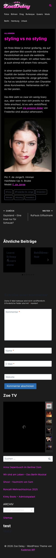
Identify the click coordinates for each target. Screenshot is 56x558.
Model (9, 197)
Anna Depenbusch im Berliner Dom (22, 467)
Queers (39, 14)
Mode (47, 14)
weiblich (30, 197)
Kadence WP (28, 549)
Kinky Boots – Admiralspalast (19, 496)
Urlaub (24, 21)
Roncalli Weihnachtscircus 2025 (20, 489)
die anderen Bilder (33, 108)
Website (10, 377)
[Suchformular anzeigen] (50, 5)
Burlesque (30, 14)
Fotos (6, 14)
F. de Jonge (19, 184)
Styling (19, 197)
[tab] (22, 274)
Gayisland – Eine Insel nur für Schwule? (12, 217)
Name (10, 350)
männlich (41, 192)
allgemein (9, 33)
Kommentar (13, 312)
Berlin (6, 21)
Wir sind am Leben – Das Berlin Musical (24, 474)
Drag (21, 14)
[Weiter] (47, 260)
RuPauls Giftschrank (42, 213)
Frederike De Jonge (24, 192)
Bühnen (14, 14)
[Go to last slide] (8, 260)
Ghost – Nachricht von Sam (18, 482)
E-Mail (10, 363)
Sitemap (7, 517)
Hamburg (15, 21)
